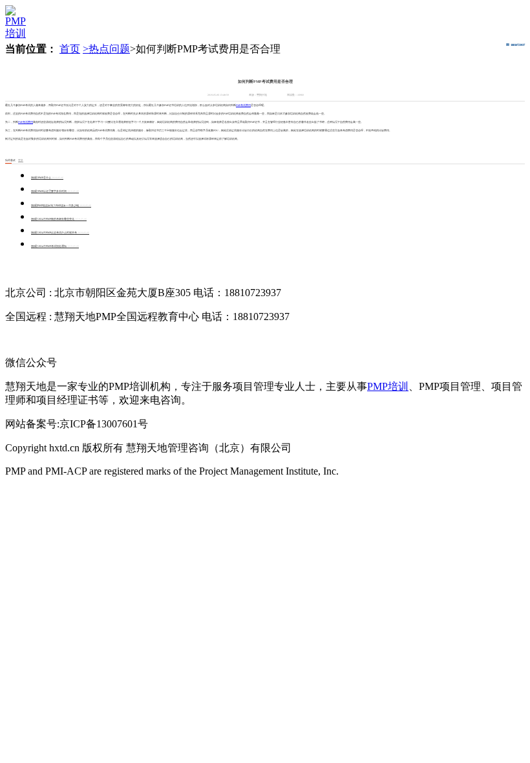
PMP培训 (387, 386)
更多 (20, 160)
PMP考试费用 (243, 105)
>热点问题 (106, 48)
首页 (69, 48)
